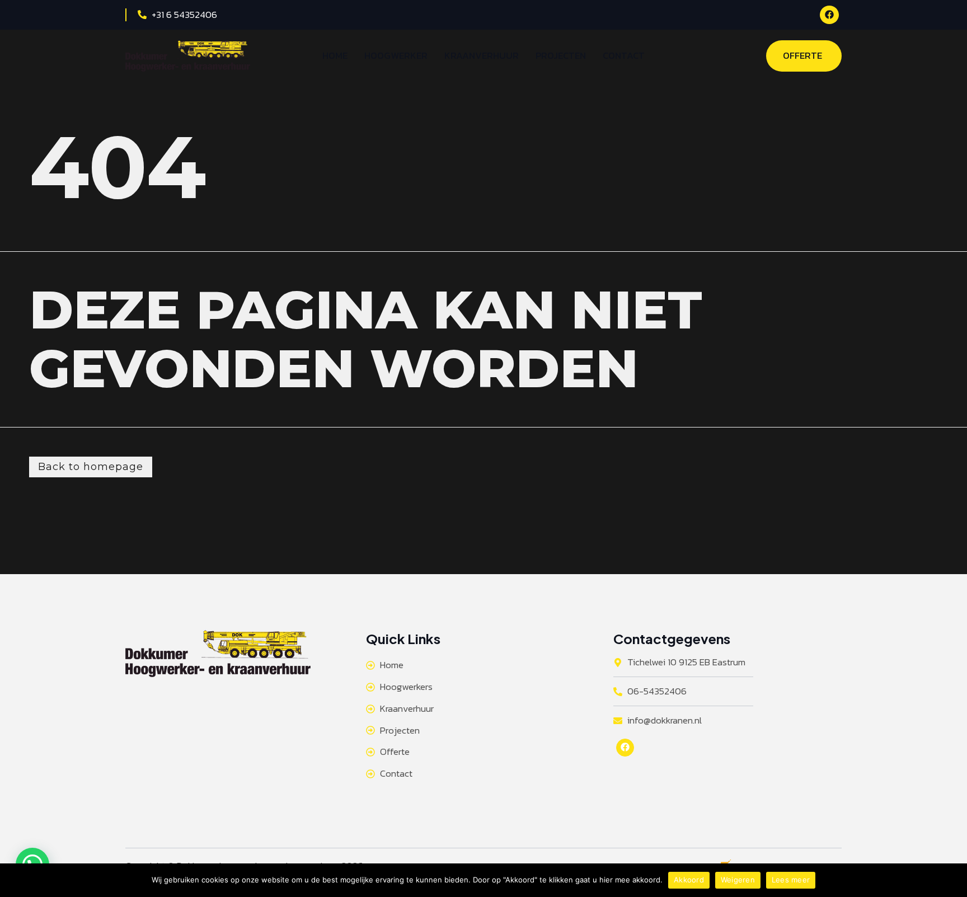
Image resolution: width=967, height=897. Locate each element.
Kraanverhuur (481, 55)
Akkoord (689, 879)
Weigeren (738, 879)
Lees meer (791, 879)
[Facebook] (829, 15)
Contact (624, 55)
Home (335, 55)
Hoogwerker (396, 55)
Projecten (561, 55)
